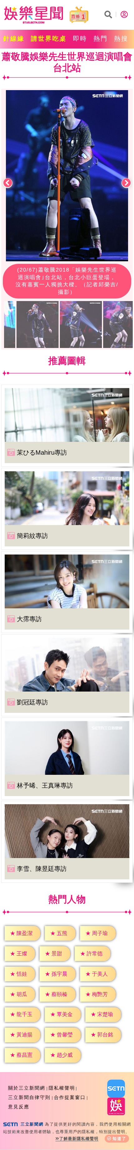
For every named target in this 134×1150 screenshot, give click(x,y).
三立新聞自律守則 (29, 1097)
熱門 (100, 38)
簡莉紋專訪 (32, 535)
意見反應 (18, 1106)
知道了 (119, 1138)
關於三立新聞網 (26, 1088)
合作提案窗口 (70, 1097)
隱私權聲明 (62, 1088)
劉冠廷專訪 (32, 702)
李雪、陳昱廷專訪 (42, 868)
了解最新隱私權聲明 (78, 1138)
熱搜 (121, 38)
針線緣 (14, 38)
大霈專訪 (29, 619)
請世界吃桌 (49, 38)
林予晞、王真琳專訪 (45, 785)
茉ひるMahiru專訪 (42, 452)
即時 (80, 38)
